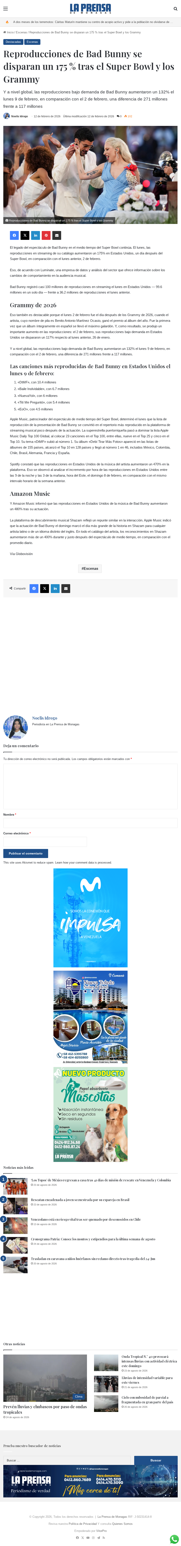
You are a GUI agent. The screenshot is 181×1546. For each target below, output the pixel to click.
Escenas (21, 32)
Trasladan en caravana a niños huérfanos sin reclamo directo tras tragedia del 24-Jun (93, 1259)
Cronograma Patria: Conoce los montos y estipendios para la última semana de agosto (93, 1239)
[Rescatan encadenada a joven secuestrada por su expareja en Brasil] (15, 1206)
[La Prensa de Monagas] (90, 8)
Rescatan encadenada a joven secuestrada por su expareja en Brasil (80, 1200)
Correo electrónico (17, 833)
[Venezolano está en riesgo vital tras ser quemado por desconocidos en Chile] (15, 1225)
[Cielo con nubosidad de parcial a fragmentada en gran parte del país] (106, 1403)
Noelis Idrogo (19, 116)
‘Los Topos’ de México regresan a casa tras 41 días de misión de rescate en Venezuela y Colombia (101, 1180)
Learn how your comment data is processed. (83, 862)
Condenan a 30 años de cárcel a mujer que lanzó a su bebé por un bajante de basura (67, 22)
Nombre (9, 814)
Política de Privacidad (83, 1523)
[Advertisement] (90, 656)
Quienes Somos (122, 1523)
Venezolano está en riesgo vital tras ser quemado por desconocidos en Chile (86, 1219)
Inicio (10, 32)
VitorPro (101, 1531)
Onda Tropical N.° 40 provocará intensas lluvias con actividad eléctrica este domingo (149, 1361)
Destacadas (13, 42)
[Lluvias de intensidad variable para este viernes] (106, 1384)
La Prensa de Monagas (112, 1516)
